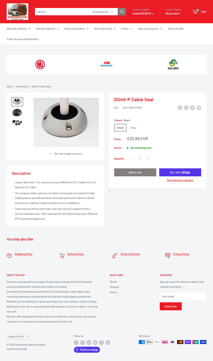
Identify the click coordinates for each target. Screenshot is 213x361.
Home (10, 86)
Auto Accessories (148, 28)
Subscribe (171, 306)
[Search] (122, 11)
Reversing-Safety (75, 28)
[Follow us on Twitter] (82, 342)
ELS (116, 107)
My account (172, 13)
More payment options (180, 180)
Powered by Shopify (17, 349)
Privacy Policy (181, 253)
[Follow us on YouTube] (95, 342)
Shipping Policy (23, 253)
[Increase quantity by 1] (148, 158)
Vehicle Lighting (45, 28)
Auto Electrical (103, 28)
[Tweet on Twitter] (192, 107)
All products (22, 86)
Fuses (124, 28)
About (113, 281)
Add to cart (135, 172)
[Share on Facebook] (180, 107)
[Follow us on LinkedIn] (108, 342)
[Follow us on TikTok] (101, 342)
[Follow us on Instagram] (89, 342)
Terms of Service (130, 253)
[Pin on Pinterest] (186, 107)
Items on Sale (176, 28)
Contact (114, 286)
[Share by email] (199, 107)
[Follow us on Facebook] (76, 342)
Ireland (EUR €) (15, 336)
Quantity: (119, 158)
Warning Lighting (17, 28)
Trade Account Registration (23, 39)
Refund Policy (76, 253)
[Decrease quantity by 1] (130, 158)
